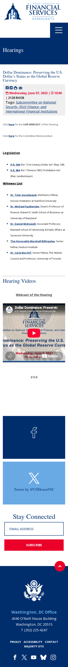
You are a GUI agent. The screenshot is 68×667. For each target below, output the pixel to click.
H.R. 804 (15, 170)
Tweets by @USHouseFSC (34, 489)
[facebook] (15, 657)
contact (51, 642)
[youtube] (33, 657)
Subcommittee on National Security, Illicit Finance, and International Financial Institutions (31, 107)
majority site (34, 646)
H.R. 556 (15, 164)
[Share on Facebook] (7, 87)
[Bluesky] (43, 657)
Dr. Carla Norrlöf (20, 252)
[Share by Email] (20, 87)
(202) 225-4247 (35, 630)
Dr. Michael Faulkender (24, 206)
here (11, 124)
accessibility (33, 642)
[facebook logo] (34, 432)
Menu (59, 30)
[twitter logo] (34, 478)
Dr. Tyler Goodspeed (23, 195)
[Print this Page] (15, 87)
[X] (24, 657)
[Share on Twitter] (11, 87)
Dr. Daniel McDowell (23, 224)
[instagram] (53, 657)
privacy (15, 642)
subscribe (34, 545)
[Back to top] (60, 566)
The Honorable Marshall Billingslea (32, 241)
